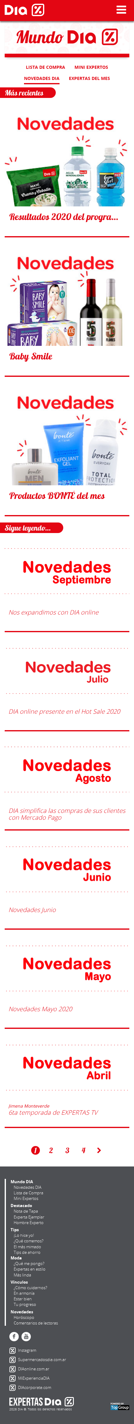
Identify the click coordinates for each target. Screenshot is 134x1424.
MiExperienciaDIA (13, 1378)
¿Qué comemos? (28, 1241)
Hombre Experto (29, 1222)
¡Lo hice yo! (24, 1235)
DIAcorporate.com (13, 1388)
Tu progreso (25, 1304)
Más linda (22, 1275)
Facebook (14, 1336)
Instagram (13, 1350)
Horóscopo (24, 1317)
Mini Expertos (91, 67)
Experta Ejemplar (29, 1217)
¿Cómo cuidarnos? (30, 1287)
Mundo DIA (22, 1181)
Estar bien (23, 1299)
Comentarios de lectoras (36, 1323)
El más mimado (27, 1247)
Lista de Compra (45, 67)
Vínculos (19, 1282)
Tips (15, 1229)
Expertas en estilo (29, 1269)
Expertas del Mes (89, 78)
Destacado (21, 1205)
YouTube (26, 1336)
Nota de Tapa (26, 1211)
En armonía (24, 1293)
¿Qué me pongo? (29, 1263)
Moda (16, 1258)
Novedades (22, 1312)
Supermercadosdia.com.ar (13, 1360)
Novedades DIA (42, 78)
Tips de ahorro (27, 1252)
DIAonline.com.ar (13, 1369)
